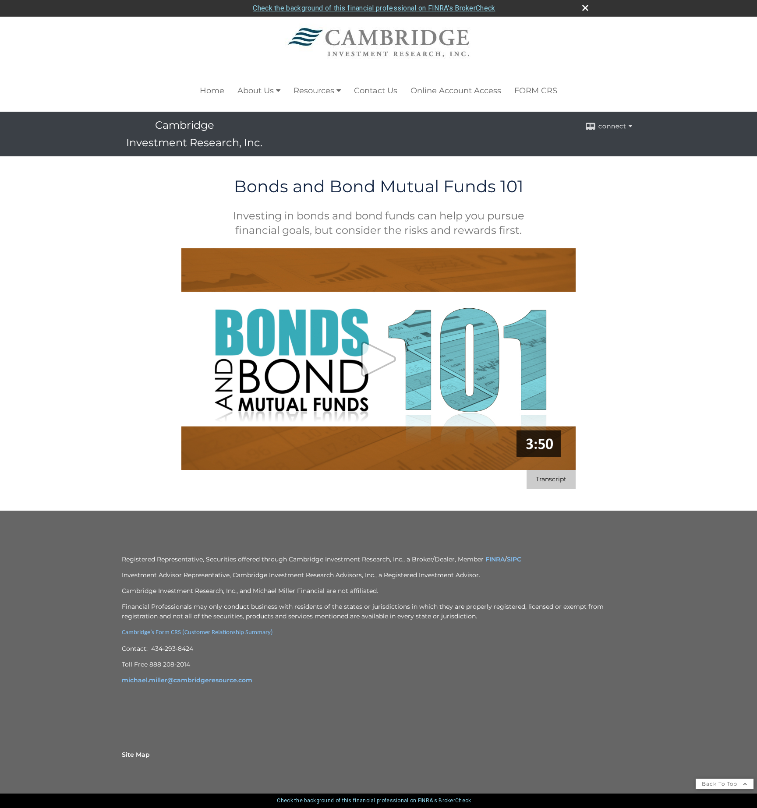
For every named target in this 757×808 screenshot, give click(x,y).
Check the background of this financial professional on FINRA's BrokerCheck (374, 8)
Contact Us (375, 90)
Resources (314, 90)
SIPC (514, 559)
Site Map (136, 755)
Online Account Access (455, 90)
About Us (255, 90)
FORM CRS (535, 90)
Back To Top (720, 783)
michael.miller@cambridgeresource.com (187, 680)
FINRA (495, 559)
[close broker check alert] (585, 7)
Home (212, 90)
